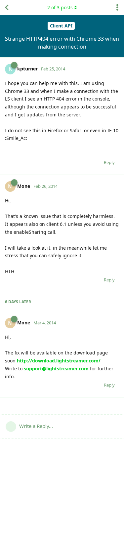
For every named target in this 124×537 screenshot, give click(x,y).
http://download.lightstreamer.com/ (59, 360)
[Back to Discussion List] (6, 7)
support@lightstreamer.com (56, 368)
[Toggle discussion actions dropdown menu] (117, 7)
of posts (60, 7)
